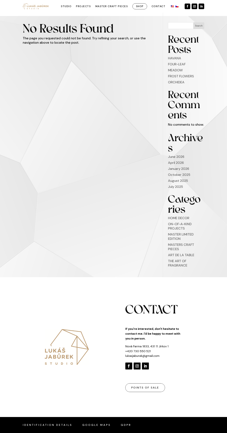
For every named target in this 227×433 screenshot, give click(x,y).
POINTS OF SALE (145, 387)
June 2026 (176, 156)
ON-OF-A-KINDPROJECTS (180, 226)
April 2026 (176, 162)
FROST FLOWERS (181, 76)
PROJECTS (83, 6)
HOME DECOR (178, 218)
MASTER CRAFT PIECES (111, 6)
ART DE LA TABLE (181, 255)
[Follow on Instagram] (194, 6)
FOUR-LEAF (177, 64)
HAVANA (174, 58)
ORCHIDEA (176, 82)
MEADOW (175, 70)
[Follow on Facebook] (187, 6)
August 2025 (178, 180)
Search (199, 25)
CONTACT (159, 6)
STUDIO (66, 6)
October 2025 (179, 174)
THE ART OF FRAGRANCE (177, 263)
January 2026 (178, 168)
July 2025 (175, 186)
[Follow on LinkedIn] (201, 6)
